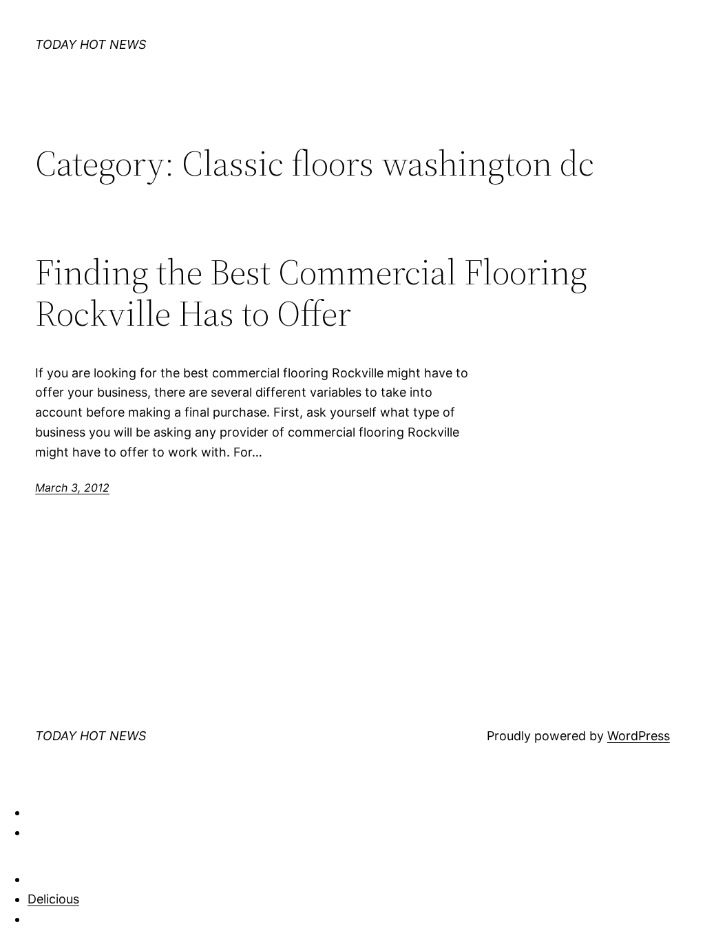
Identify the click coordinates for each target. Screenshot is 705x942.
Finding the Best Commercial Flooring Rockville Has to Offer (311, 292)
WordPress (638, 736)
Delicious (53, 899)
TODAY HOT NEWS (90, 44)
